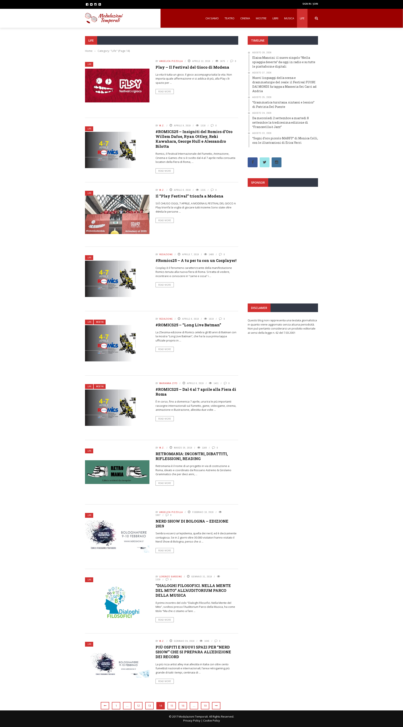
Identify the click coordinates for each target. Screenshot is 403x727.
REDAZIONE (166, 254)
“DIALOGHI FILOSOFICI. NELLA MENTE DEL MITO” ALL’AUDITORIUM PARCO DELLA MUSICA (193, 590)
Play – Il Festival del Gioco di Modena (192, 67)
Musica (289, 18)
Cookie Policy (211, 720)
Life (302, 18)
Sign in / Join (310, 3)
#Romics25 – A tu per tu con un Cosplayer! (196, 260)
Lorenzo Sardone (170, 576)
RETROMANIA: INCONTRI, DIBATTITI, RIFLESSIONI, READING (192, 456)
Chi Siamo (212, 18)
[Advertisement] (283, 227)
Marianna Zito (168, 383)
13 (149, 705)
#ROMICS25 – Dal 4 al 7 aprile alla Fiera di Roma (196, 392)
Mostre (261, 18)
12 (138, 705)
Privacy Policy (191, 720)
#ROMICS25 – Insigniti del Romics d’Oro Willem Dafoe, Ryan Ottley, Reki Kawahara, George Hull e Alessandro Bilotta (194, 139)
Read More (164, 91)
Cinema (245, 18)
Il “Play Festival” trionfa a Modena (189, 196)
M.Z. (162, 125)
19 (205, 705)
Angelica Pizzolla (171, 61)
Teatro (229, 18)
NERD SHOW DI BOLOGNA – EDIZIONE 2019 (192, 523)
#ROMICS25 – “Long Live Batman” (188, 324)
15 (171, 705)
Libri (275, 18)
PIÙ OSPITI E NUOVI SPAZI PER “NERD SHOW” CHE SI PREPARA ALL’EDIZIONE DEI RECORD (193, 652)
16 (182, 705)
